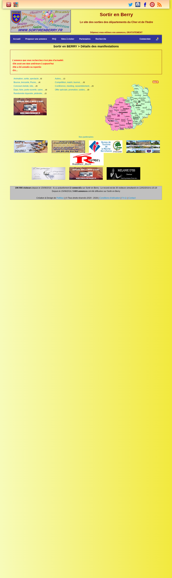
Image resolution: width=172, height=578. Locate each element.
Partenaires (85, 39)
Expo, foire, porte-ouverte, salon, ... (29, 90)
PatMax (60, 198)
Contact (132, 198)
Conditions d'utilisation (109, 198)
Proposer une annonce (36, 39)
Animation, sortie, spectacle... (27, 78)
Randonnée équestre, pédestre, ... (29, 93)
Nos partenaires (86, 137)
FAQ (54, 39)
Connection (145, 39)
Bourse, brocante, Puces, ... (26, 82)
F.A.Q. (124, 198)
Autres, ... (59, 78)
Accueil (16, 39)
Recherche (101, 39)
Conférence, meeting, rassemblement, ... (73, 86)
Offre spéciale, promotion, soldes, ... (71, 90)
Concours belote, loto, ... (25, 86)
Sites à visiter (67, 39)
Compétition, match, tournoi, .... (69, 82)
